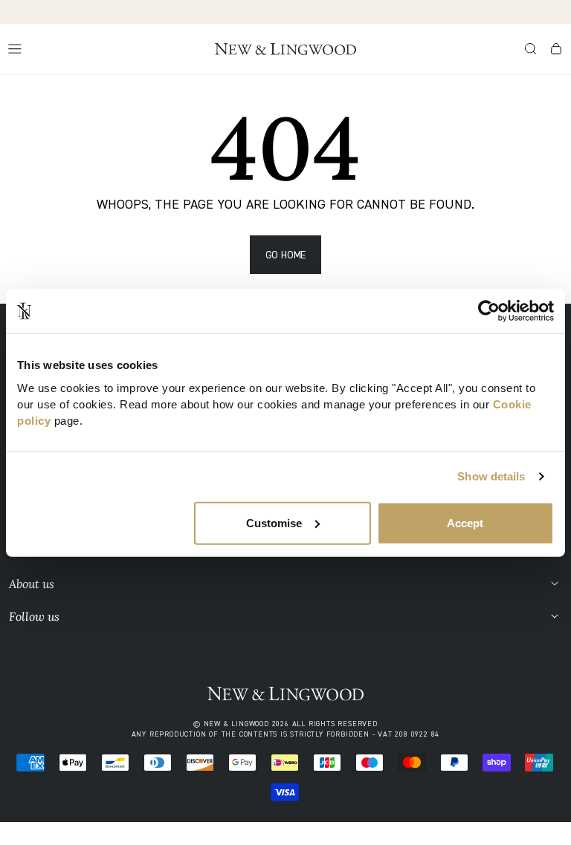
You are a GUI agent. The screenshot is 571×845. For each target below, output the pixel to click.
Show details (491, 476)
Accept (465, 522)
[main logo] (285, 49)
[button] (530, 49)
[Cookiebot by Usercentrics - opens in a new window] (489, 311)
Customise (274, 522)
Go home (285, 254)
